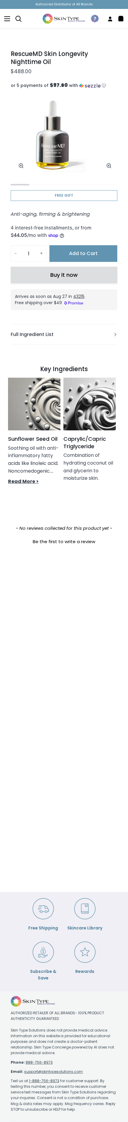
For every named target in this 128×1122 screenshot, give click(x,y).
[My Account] (107, 19)
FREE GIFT (64, 195)
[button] (64, 85)
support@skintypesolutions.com (53, 1071)
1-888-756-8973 (44, 1080)
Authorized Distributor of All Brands (64, 4)
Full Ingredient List (32, 334)
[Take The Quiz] (92, 19)
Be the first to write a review (64, 541)
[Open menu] (5, 18)
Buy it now (64, 275)
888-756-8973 (39, 1062)
